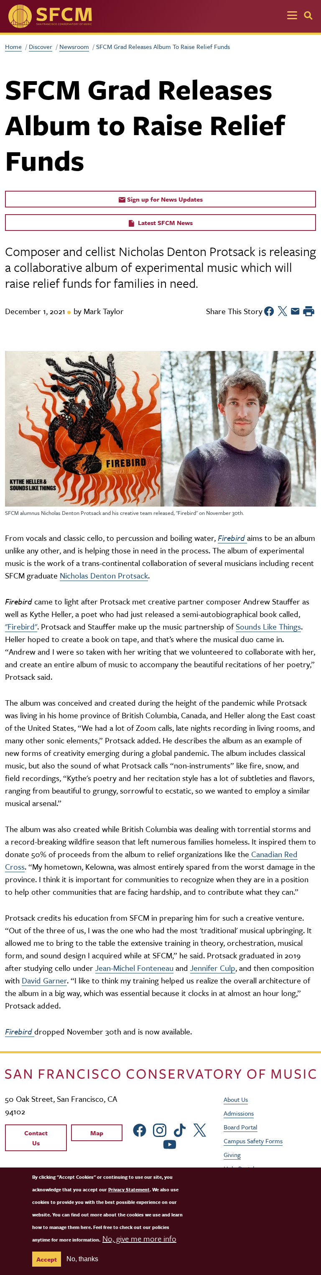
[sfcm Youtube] (169, 1143)
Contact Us (36, 1137)
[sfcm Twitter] (199, 1129)
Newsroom (74, 46)
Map (96, 1132)
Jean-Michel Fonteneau (134, 967)
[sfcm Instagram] (159, 1129)
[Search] (308, 15)
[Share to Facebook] (269, 311)
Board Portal (240, 1127)
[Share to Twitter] (283, 311)
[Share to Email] (295, 311)
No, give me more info (139, 1238)
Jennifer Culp (212, 967)
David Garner (44, 980)
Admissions (239, 1113)
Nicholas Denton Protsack (104, 575)
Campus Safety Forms (253, 1140)
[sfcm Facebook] (139, 1129)
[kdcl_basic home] (160, 1073)
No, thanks (82, 1258)
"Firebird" (21, 626)
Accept (46, 1259)
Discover (40, 46)
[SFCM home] (50, 16)
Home (13, 46)
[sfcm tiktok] (179, 1129)
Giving (232, 1154)
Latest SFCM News (164, 222)
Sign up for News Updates (164, 199)
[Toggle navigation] (292, 16)
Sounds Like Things (268, 626)
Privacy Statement (129, 1189)
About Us (236, 1099)
